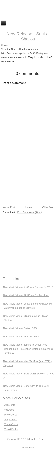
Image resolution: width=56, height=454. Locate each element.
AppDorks (9, 405)
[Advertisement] (28, 176)
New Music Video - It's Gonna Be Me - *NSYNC (28, 287)
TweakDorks (11, 429)
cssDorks (9, 410)
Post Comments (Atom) (29, 212)
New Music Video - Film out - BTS (21, 336)
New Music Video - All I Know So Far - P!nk (26, 295)
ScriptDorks (10, 419)
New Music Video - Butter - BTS (20, 328)
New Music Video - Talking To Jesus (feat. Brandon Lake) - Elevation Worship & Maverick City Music (28, 348)
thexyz (32, 447)
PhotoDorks (10, 414)
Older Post (47, 207)
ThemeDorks (11, 424)
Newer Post (9, 207)
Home (28, 207)
